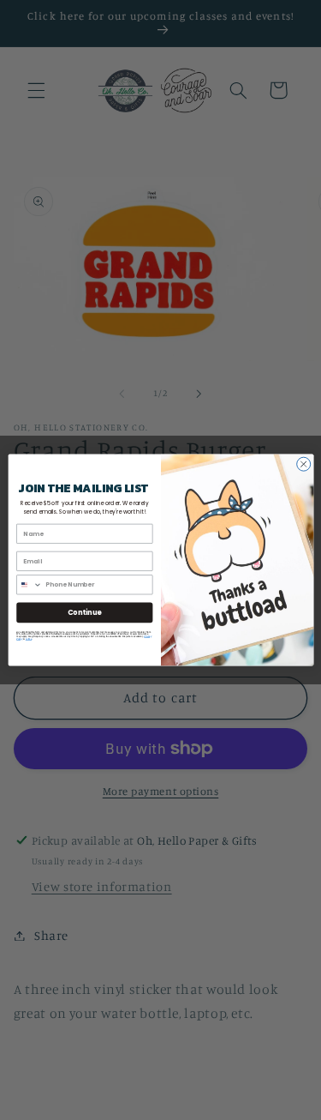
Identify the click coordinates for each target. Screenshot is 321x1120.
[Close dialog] (303, 464)
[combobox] (28, 584)
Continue (84, 612)
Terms (28, 638)
